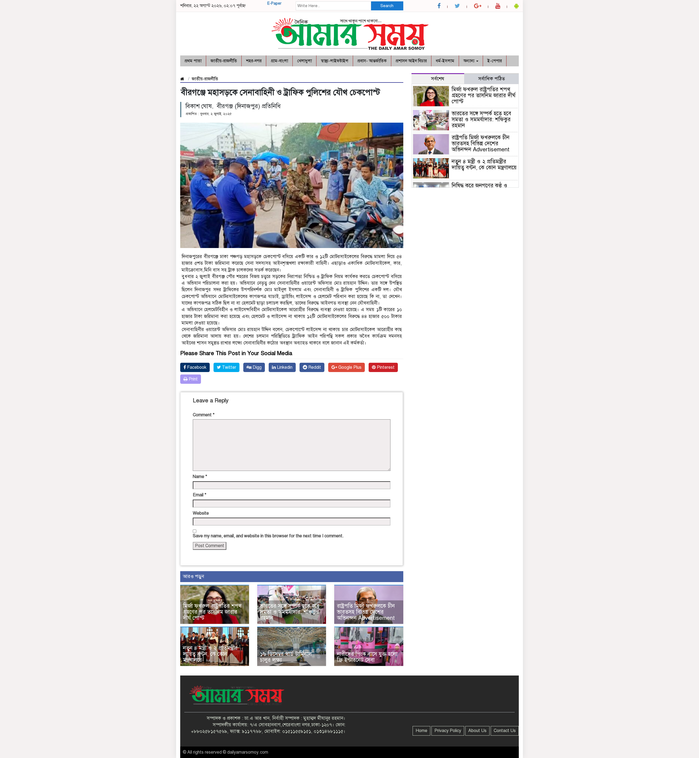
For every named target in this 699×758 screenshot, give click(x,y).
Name (200, 476)
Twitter (228, 367)
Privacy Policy (447, 730)
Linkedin (284, 367)
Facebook (196, 367)
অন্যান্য (469, 61)
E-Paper (274, 3)
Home (421, 730)
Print (193, 379)
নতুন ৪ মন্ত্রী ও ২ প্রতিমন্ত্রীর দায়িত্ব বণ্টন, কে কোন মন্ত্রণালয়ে (210, 654)
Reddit (314, 367)
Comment (204, 415)
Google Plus (349, 367)
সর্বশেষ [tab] (437, 79)
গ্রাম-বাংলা (279, 61)
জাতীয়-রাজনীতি (224, 61)
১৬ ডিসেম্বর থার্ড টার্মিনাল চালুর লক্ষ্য (286, 657)
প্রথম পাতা (193, 61)
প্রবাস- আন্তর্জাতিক (372, 61)
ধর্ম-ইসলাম (445, 61)
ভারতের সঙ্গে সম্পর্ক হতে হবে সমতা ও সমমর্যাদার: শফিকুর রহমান (289, 612)
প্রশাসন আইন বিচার (411, 61)
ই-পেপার (494, 61)
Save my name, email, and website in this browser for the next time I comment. (268, 536)
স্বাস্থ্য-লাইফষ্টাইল (334, 61)
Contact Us (505, 730)
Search (386, 5)
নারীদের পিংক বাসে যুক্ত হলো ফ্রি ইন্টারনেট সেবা (367, 657)
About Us (477, 730)
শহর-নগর (254, 61)
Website (201, 513)
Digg (256, 367)
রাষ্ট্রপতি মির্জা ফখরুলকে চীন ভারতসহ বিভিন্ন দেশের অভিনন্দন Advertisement (366, 612)
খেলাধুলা (304, 61)
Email (199, 495)
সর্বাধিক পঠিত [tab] (491, 79)
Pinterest (385, 367)
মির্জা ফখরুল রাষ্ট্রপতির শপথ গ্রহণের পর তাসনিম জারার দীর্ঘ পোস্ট (212, 612)
